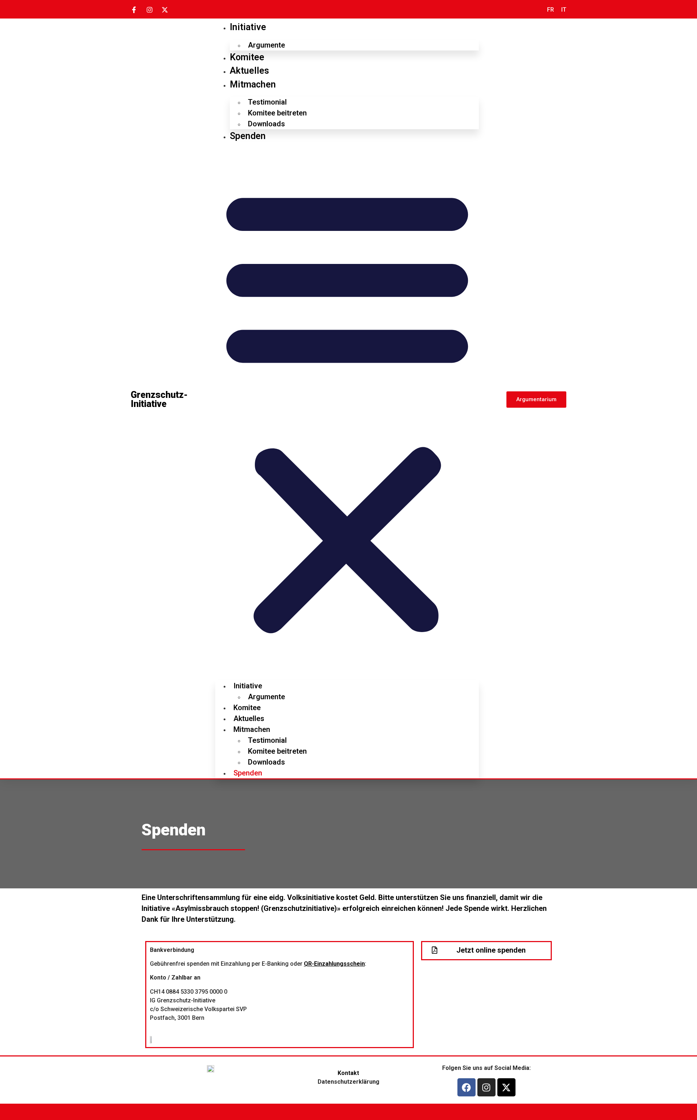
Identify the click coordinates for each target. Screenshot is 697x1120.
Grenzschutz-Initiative (159, 399)
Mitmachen (253, 84)
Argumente (266, 45)
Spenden (248, 136)
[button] (347, 409)
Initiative (248, 27)
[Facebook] (466, 1087)
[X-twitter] (506, 1087)
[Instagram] (486, 1087)
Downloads (266, 123)
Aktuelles (249, 70)
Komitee (247, 57)
